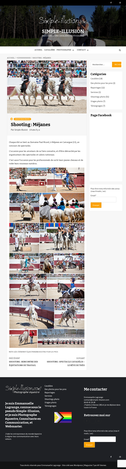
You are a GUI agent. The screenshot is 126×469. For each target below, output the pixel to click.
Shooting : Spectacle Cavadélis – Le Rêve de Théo (66, 362)
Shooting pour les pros (48, 352)
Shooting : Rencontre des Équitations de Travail (23, 362)
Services (94, 92)
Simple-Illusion (63, 31)
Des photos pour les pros (101, 83)
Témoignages (96, 105)
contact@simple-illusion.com (96, 400)
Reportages (96, 87)
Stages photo (96, 101)
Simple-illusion (21, 129)
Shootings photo (22, 119)
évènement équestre (26, 352)
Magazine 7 (89, 465)
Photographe (64, 50)
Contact (81, 50)
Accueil (38, 50)
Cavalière (49, 50)
